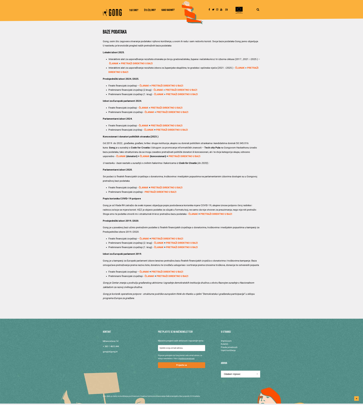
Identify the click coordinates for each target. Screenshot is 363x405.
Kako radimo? (168, 10)
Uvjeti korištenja (228, 350)
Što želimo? (150, 10)
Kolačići (224, 344)
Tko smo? (133, 10)
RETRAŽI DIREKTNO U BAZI (217, 214)
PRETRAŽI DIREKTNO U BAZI (167, 85)
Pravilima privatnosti (187, 359)
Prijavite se (181, 365)
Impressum (226, 341)
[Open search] (258, 11)
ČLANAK (240, 67)
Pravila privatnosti (229, 347)
